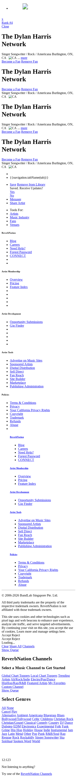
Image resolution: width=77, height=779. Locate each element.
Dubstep (7, 726)
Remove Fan (29, 61)
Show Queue (10, 650)
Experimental (45, 726)
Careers (15, 244)
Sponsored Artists (21, 364)
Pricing (14, 283)
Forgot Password (21, 252)
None (10, 708)
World (36, 741)
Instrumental (59, 730)
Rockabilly (27, 737)
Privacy (15, 406)
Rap (63, 733)
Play (14, 711)
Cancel (6, 711)
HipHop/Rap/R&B (14, 683)
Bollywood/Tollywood (16, 719)
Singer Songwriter (47, 737)
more (24, 58)
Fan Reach (17, 375)
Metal (19, 733)
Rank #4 (7, 22)
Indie (47, 730)
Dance (68, 722)
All (4, 708)
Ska (62, 737)
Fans (13, 221)
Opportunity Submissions (26, 322)
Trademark (17, 417)
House (38, 730)
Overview (16, 279)
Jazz (4, 733)
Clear (5, 646)
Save (13, 184)
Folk (58, 726)
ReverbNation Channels (36, 774)
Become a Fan (11, 61)
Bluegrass (50, 715)
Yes (12, 192)
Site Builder (17, 379)
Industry (19, 217)
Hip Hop (16, 730)
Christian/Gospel (12, 722)
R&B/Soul (52, 733)
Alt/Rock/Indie (20, 679)
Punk (41, 733)
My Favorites (57, 683)
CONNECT (18, 255)
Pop (34, 733)
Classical (30, 722)
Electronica (29, 726)
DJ (62, 722)
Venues (14, 224)
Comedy (42, 722)
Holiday (28, 730)
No (12, 195)
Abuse (14, 425)
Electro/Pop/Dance (43, 679)
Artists (14, 213)
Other (27, 733)
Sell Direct (17, 371)
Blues (60, 715)
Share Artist (17, 203)
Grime (6, 730)
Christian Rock (63, 719)
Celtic (36, 719)
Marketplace (18, 382)
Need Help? (17, 248)
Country (53, 722)
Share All (15, 646)
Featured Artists (37, 683)
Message (15, 199)
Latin (11, 733)
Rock (15, 737)
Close (5, 26)
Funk (65, 726)
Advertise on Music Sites (26, 360)
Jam (70, 730)
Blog (13, 241)
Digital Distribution (22, 368)
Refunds (15, 421)
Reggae (6, 737)
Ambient (22, 715)
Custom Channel (12, 686)
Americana (36, 715)
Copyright (16, 414)
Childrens (46, 719)
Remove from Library (31, 184)
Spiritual (7, 741)
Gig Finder (17, 325)
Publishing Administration (27, 386)
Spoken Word (22, 741)
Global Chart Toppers (16, 675)
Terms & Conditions (23, 402)
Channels (28, 646)
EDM (17, 726)
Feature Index (19, 287)
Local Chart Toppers (44, 675)
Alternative (9, 715)
